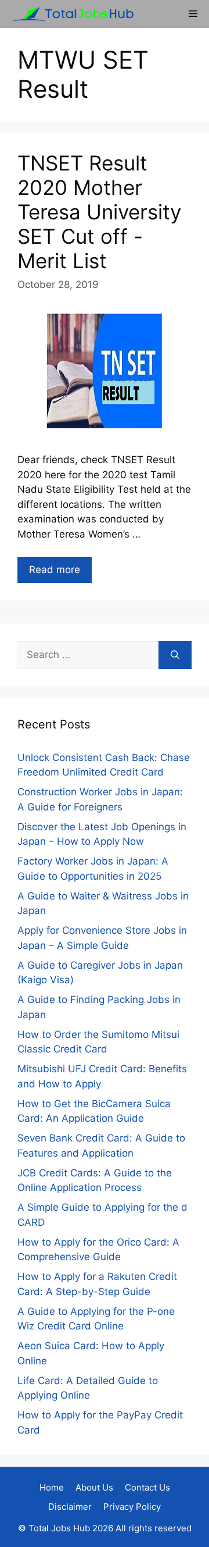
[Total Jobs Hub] (70, 14)
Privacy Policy (132, 1506)
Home (51, 1487)
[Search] (175, 655)
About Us (94, 1487)
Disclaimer (70, 1506)
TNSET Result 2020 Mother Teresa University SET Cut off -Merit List (99, 212)
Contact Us (147, 1487)
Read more (54, 569)
